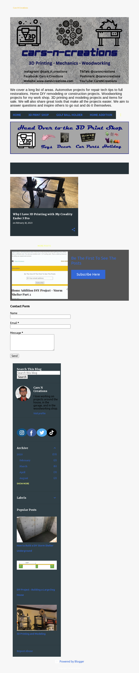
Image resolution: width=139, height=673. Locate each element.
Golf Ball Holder (69, 114)
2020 (20, 454)
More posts (44, 246)
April (22, 472)
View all (17, 171)
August (23, 478)
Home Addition (101, 114)
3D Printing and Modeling (31, 633)
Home (17, 114)
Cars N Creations (20, 8)
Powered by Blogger (71, 661)
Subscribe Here (88, 274)
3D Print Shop (38, 114)
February (24, 460)
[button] (73, 230)
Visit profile (39, 413)
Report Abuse (25, 651)
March (23, 466)
